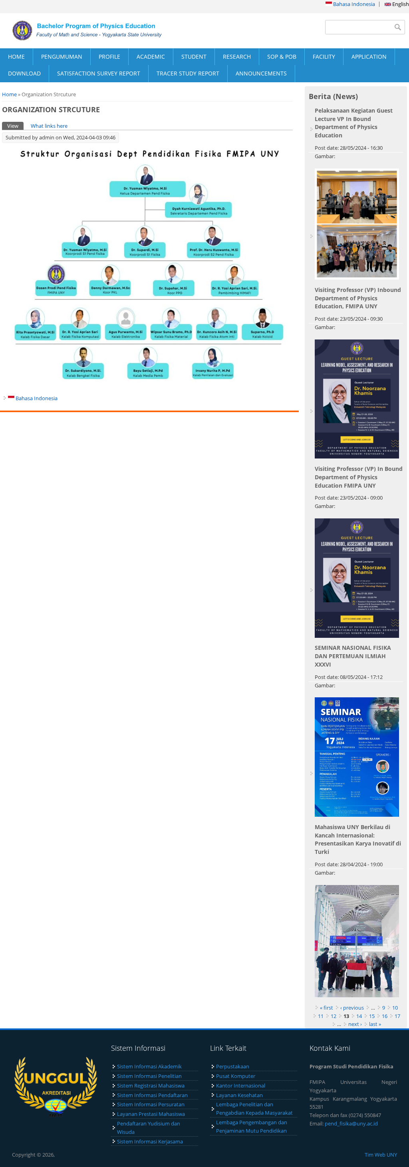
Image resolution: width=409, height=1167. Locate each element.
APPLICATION (369, 56)
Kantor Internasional (240, 1085)
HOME (16, 56)
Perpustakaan (232, 1066)
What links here (49, 125)
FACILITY (324, 56)
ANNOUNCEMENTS (261, 73)
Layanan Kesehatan (239, 1095)
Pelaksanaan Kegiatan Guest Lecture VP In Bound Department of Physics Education (354, 123)
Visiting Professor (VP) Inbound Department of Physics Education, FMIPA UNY (358, 298)
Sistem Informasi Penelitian (149, 1076)
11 (321, 1016)
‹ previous (352, 1007)
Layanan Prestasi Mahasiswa (151, 1113)
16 (384, 1016)
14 (359, 1016)
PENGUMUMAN (61, 56)
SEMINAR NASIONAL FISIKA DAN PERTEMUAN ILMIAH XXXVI (353, 656)
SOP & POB (281, 56)
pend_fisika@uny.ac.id (351, 1123)
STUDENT (193, 56)
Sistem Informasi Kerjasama (150, 1141)
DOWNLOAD (24, 73)
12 (333, 1016)
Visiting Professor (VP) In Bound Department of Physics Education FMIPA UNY (359, 477)
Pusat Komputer (235, 1076)
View (15, 125)
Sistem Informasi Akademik (149, 1066)
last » (375, 1024)
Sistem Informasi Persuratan (151, 1104)
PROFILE (109, 56)
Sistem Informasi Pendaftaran (152, 1095)
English (400, 4)
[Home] (102, 30)
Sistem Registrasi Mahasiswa (151, 1085)
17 (397, 1016)
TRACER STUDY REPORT (188, 73)
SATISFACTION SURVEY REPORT (98, 73)
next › (355, 1024)
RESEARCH (237, 56)
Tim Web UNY (381, 1154)
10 (395, 1007)
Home (9, 94)
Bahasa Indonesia (353, 4)
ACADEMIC (151, 56)
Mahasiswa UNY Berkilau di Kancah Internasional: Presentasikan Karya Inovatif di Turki (358, 839)
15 (372, 1016)
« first (326, 1007)
